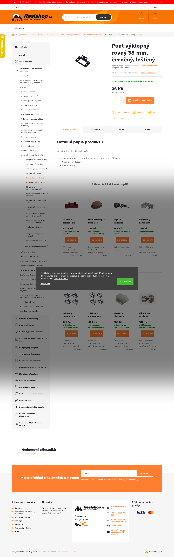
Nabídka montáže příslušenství (27, 415)
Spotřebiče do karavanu (30, 361)
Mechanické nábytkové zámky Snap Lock (35, 215)
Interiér (23, 87)
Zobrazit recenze (29, 453)
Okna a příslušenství (28, 270)
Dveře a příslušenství (29, 275)
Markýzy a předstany (28, 374)
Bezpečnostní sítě (29, 105)
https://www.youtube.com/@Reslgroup (118, 532)
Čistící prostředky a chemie (31, 394)
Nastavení (45, 284)
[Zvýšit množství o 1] (123, 98)
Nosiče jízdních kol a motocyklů (33, 261)
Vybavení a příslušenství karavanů (30, 69)
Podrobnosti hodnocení (147, 66)
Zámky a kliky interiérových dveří (34, 188)
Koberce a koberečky (30, 110)
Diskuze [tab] (148, 129)
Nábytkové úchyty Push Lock (36, 208)
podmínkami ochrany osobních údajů (123, 480)
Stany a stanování (27, 381)
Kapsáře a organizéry (30, 96)
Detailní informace (148, 73)
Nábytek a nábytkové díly (32, 155)
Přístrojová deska (28, 137)
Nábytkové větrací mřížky (36, 160)
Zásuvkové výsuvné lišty (36, 240)
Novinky (22, 55)
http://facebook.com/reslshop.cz (118, 520)
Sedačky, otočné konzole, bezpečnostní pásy (32, 131)
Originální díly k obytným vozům (30, 424)
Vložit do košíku (142, 100)
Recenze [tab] (122, 129)
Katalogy (18, 521)
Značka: (118, 118)
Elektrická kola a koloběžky (31, 306)
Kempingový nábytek (28, 347)
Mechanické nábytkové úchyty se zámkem (35, 221)
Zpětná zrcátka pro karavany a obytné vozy (33, 289)
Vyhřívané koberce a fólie (32, 119)
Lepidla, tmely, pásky (29, 311)
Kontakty (15, 7)
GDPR (17, 531)
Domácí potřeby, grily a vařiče (32, 367)
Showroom (19, 524)
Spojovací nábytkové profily (35, 228)
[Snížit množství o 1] (123, 102)
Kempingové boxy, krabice (32, 101)
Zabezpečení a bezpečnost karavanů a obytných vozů (31, 81)
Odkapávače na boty (30, 114)
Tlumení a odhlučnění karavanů (34, 246)
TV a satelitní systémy (29, 354)
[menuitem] (19, 28)
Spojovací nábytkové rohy (37, 182)
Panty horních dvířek (34, 164)
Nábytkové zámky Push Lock (36, 201)
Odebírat (145, 473)
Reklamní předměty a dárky (31, 407)
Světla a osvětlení (27, 252)
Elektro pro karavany (28, 318)
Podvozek (24, 76)
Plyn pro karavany (27, 325)
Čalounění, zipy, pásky (30, 141)
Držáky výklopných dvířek (36, 169)
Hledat (103, 17)
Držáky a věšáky (28, 92)
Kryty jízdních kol (27, 302)
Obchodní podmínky (23, 528)
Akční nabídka (25, 62)
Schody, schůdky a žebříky (31, 284)
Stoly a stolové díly (29, 150)
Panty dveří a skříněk (35, 178)
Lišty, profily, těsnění (29, 279)
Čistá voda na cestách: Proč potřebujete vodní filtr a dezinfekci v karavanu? (54, 510)
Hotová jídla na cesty (28, 387)
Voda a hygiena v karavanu (31, 332)
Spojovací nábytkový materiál (34, 235)
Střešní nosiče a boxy (29, 257)
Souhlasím (127, 281)
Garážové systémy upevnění (32, 266)
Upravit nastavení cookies (67, 552)
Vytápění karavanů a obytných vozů (33, 339)
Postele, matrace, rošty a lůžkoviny (32, 124)
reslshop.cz (116, 526)
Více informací (61, 279)
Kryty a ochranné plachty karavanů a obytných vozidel (32, 296)
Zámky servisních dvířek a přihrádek (37, 195)
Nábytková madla (33, 173)
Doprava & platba (22, 517)
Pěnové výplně (27, 146)
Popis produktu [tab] (70, 129)
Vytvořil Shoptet (155, 552)
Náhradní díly (25, 400)
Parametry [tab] (96, 129)
